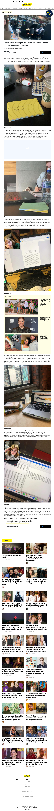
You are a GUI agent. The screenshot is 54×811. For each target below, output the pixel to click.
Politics (25, 8)
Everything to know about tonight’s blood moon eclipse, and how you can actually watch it (13, 627)
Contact (38, 1)
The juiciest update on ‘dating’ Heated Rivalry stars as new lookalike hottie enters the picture (12, 649)
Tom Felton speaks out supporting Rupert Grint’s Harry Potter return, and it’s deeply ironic (36, 627)
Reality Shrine (42, 8)
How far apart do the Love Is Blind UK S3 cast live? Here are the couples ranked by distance (12, 718)
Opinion (31, 8)
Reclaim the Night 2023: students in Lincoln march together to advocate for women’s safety (27, 520)
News (1, 8)
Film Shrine (50, 8)
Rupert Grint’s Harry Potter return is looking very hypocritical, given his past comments (12, 671)
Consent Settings (27, 796)
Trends (15, 8)
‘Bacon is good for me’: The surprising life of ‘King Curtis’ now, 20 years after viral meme (36, 762)
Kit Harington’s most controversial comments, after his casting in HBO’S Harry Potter (13, 762)
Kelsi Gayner (10, 52)
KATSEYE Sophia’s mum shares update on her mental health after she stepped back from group (36, 581)
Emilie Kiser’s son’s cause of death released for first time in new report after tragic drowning (36, 740)
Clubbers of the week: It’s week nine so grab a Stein (17, 523)
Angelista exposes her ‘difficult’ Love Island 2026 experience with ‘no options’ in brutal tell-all (36, 605)
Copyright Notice (27, 794)
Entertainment (8, 8)
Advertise (44, 1)
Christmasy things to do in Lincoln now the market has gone (19, 521)
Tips (50, 1)
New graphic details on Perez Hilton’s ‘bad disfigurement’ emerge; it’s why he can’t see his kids (45, 320)
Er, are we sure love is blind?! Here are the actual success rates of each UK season (36, 695)
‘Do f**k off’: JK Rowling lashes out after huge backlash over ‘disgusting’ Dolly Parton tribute (36, 649)
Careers (27, 786)
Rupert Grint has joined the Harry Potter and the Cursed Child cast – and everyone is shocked (36, 718)
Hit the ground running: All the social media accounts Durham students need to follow (12, 695)
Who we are (31, 1)
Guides (36, 8)
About (27, 784)
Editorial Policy (27, 791)
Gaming (20, 8)
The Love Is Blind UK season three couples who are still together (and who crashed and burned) (45, 302)
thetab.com (24, 806)
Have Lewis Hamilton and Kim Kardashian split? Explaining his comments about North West (12, 605)
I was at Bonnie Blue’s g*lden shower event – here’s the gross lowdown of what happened (44, 338)
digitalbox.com (28, 809)
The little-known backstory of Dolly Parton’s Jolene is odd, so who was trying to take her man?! (12, 740)
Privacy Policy (27, 799)
